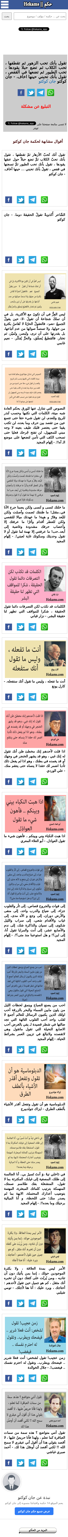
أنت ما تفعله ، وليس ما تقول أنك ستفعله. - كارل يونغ (34, 683)
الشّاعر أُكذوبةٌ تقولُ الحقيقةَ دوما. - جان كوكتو (34, 217)
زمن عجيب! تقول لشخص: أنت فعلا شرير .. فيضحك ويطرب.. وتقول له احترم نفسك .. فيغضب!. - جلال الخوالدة (34, 1362)
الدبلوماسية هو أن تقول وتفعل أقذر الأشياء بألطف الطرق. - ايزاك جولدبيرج (34, 1106)
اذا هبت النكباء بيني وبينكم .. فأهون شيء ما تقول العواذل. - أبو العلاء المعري (34, 838)
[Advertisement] (34, 42)
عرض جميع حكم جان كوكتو (34, 1511)
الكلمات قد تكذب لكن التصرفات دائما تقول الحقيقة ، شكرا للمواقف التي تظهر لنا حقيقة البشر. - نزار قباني (34, 611)
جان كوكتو (47, 81)
